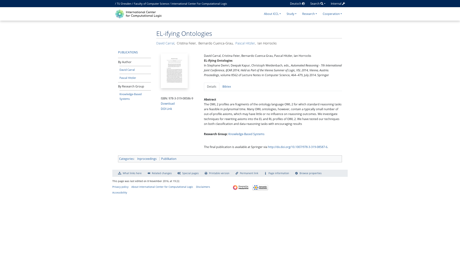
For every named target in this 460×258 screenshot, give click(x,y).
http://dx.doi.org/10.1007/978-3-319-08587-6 (297, 147)
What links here (132, 173)
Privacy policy (120, 186)
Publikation (168, 159)
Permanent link (249, 173)
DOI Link (166, 109)
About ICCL (271, 14)
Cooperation (331, 14)
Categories (126, 159)
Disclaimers (203, 186)
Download (168, 104)
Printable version (219, 173)
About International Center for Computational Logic (162, 186)
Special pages (190, 173)
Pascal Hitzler (127, 78)
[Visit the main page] (139, 13)
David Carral (127, 69)
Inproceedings (147, 159)
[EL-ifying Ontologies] (174, 70)
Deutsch (296, 4)
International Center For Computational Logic (199, 3)
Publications (128, 52)
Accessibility (119, 192)
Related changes (162, 173)
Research (308, 14)
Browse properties (311, 173)
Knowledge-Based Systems (246, 134)
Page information (278, 173)
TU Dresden (124, 3)
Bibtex (226, 87)
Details (211, 87)
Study (290, 14)
